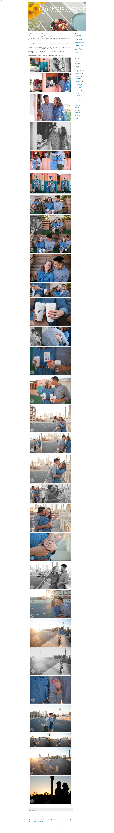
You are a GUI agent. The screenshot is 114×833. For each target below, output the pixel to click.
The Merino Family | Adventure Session (79, 86)
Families (77, 36)
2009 (77, 115)
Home (51, 819)
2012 (77, 110)
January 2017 (80, 102)
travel (77, 52)
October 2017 (80, 69)
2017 (77, 65)
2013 (77, 108)
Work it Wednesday (80, 49)
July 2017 (79, 74)
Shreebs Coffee (35, 48)
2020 (77, 60)
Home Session (79, 39)
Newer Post (31, 819)
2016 (77, 104)
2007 (77, 118)
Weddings (78, 48)
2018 (77, 63)
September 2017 (80, 70)
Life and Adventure (80, 41)
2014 (77, 107)
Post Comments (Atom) (38, 821)
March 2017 (79, 81)
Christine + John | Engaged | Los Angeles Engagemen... (80, 98)
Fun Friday (78, 38)
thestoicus (78, 50)
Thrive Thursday (79, 46)
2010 (77, 113)
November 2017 (80, 66)
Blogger (59, 830)
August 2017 (79, 73)
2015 (77, 105)
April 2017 (79, 79)
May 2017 (79, 78)
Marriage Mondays (80, 42)
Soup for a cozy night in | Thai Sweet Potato (80, 90)
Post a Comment (33, 817)
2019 (77, 61)
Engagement (34, 810)
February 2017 (80, 83)
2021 (77, 58)
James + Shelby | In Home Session (81, 93)
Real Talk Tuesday (79, 43)
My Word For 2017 (80, 95)
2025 (77, 56)
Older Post (70, 819)
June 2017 (79, 76)
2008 (77, 117)
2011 (77, 112)
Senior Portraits (79, 45)
